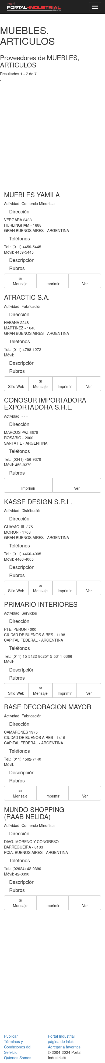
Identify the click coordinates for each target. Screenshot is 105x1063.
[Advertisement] (52, 131)
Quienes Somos (17, 1057)
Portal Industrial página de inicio (61, 1038)
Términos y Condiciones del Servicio (17, 1047)
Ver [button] (85, 283)
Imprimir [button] (53, 283)
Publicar (11, 1036)
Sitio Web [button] (16, 386)
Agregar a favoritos (64, 1047)
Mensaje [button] (20, 283)
